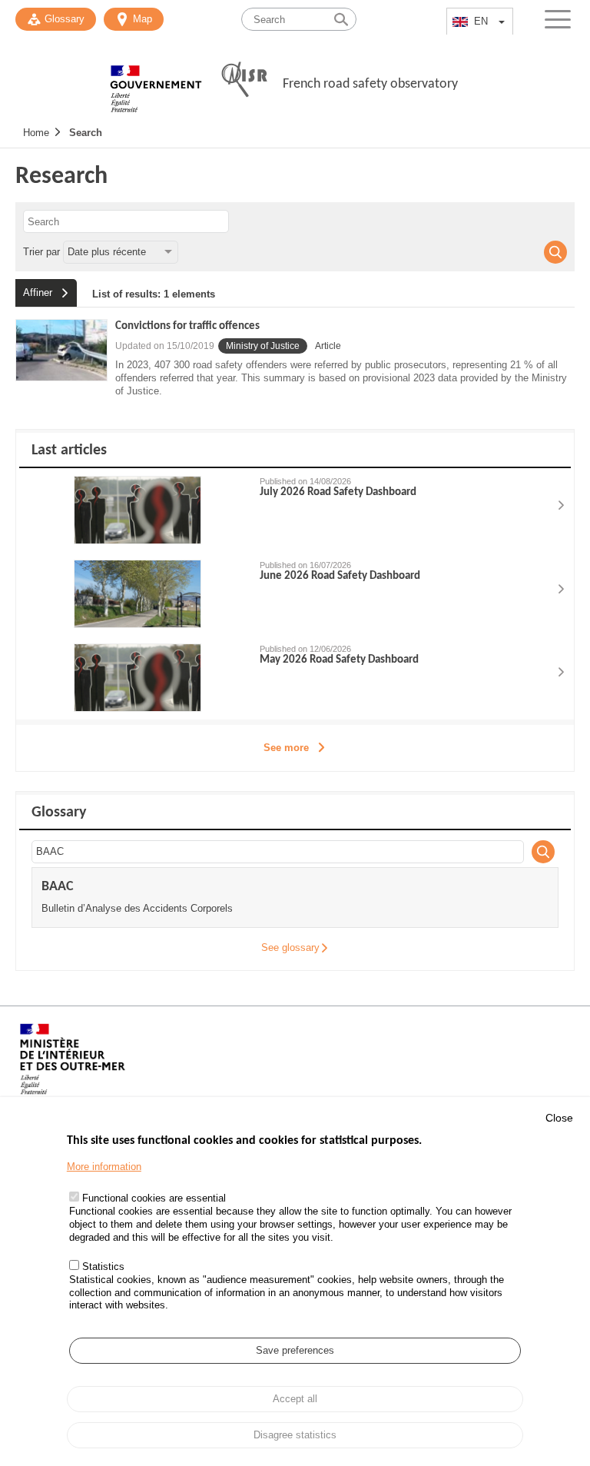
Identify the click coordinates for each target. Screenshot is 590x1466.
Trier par (41, 252)
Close (559, 1118)
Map (142, 19)
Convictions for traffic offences (187, 326)
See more (286, 747)
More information (104, 1166)
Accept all (295, 1399)
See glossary (290, 947)
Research (61, 177)
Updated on (164, 346)
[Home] (156, 80)
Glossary (65, 19)
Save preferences (295, 1350)
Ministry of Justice (263, 346)
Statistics (103, 1266)
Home (36, 132)
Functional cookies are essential (154, 1198)
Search (85, 132)
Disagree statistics (295, 1435)
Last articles (69, 450)
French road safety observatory (370, 84)
